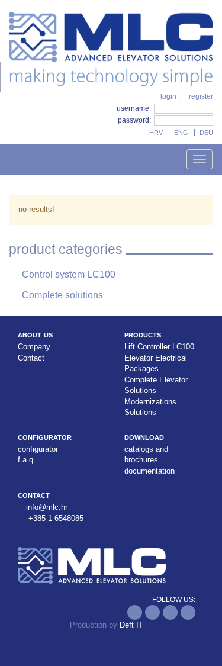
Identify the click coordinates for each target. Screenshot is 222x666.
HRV (156, 132)
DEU (206, 132)
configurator (38, 449)
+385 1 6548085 (55, 518)
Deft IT (131, 624)
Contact (31, 357)
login (167, 96)
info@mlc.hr (46, 507)
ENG (181, 132)
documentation (149, 470)
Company (34, 346)
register (200, 96)
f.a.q (25, 459)
